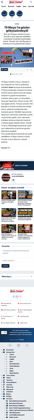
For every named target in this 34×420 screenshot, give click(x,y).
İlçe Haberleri (14, 364)
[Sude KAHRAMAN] (6, 177)
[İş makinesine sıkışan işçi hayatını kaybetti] (25, 212)
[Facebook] (13, 296)
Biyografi (9, 389)
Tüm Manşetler (24, 316)
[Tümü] (31, 276)
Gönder (5, 266)
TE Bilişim (21, 339)
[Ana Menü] (2, 2)
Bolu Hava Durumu (25, 303)
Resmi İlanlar (14, 373)
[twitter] (18, 345)
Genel (3, 6)
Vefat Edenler (14, 366)
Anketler (9, 391)
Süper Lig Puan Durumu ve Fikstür (21, 410)
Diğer (11, 371)
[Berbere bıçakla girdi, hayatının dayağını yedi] (9, 195)
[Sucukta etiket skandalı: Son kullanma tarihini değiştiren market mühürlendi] (25, 229)
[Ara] (31, 2)
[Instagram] (20, 296)
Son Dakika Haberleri (9, 323)
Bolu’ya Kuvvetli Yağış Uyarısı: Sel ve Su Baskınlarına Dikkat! (9, 219)
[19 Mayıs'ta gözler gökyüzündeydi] (17, 57)
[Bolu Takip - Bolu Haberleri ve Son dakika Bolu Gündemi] (16, 2)
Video (8, 378)
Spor (24, 6)
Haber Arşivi (23, 323)
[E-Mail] (13, 180)
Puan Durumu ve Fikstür (7, 317)
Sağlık (18, 6)
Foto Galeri (10, 375)
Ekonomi (11, 6)
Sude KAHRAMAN (18, 176)
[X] (17, 296)
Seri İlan (9, 385)
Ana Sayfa (10, 350)
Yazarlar (9, 380)
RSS (5, 332)
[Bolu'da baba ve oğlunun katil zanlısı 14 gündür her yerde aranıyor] (9, 229)
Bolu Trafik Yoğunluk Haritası (25, 311)
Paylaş (5, 69)
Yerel (11, 368)
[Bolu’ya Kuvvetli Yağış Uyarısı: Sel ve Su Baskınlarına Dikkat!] (9, 212)
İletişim (9, 396)
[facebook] (10, 345)
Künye (8, 394)
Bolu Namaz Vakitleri (10, 310)
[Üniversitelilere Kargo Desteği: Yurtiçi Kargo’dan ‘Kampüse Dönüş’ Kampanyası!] (25, 195)
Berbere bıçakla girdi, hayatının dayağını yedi (9, 202)
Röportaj (9, 387)
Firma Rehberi (11, 382)
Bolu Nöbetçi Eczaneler (6, 304)
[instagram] (27, 345)
